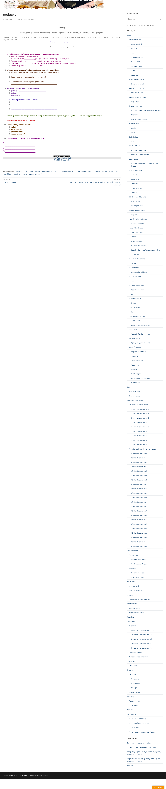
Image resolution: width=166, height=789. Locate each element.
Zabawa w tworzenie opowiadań (139, 743)
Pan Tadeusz (135, 62)
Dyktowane (135, 679)
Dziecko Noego (136, 201)
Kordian (133, 303)
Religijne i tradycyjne (136, 613)
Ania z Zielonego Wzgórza (140, 325)
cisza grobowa (34, 171)
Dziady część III (136, 44)
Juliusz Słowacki (135, 299)
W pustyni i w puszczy (139, 246)
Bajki (128, 387)
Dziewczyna (135, 115)
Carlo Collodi (133, 137)
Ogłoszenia (131, 661)
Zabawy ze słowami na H (140, 431)
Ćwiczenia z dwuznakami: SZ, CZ (143, 630)
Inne (132, 53)
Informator (130, 582)
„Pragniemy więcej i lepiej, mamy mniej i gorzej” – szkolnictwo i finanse (145, 753)
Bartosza (150, 25)
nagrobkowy (7, 174)
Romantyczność (136, 66)
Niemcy (133, 312)
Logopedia (131, 621)
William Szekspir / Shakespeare (140, 378)
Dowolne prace (134, 608)
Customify (45, 775)
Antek (133, 132)
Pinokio (133, 141)
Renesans (132, 568)
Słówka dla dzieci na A (139, 453)
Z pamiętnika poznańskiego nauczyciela (145, 250)
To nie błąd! (133, 688)
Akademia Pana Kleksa (139, 272)
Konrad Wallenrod (137, 57)
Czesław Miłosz (134, 146)
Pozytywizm (133, 555)
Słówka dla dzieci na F (139, 475)
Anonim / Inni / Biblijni (136, 88)
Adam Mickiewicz (135, 40)
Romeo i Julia (135, 383)
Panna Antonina (136, 188)
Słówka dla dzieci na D (139, 467)
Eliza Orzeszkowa (135, 170)
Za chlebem (135, 254)
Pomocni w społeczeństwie (139, 657)
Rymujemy (130, 697)
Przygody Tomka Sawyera (140, 334)
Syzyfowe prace (136, 374)
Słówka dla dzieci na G (139, 480)
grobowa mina (67, 171)
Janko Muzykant (137, 232)
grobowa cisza (56, 171)
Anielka (133, 128)
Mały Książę (135, 102)
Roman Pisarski (134, 338)
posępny (24, 174)
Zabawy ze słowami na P (140, 440)
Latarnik (134, 237)
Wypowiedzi (131, 714)
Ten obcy (134, 263)
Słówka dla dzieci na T (139, 529)
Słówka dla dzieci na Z (139, 546)
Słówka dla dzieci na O (139, 506)
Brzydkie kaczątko (137, 223)
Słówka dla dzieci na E (139, 471)
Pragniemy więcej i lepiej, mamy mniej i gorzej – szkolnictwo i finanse (144, 760)
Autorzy (130, 35)
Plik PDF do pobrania (62, 160)
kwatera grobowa (100, 171)
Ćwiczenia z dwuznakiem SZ (141, 648)
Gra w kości (135, 728)
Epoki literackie (132, 551)
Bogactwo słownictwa (135, 400)
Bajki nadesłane (134, 396)
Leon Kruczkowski (135, 307)
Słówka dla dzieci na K (139, 489)
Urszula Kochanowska (139, 119)
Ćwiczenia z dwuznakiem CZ (141, 639)
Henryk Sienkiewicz (136, 228)
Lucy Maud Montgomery (137, 316)
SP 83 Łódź (133, 666)
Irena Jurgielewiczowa (137, 259)
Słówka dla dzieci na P (139, 511)
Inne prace (130, 595)
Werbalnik (130, 710)
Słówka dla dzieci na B (139, 458)
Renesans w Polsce (137, 577)
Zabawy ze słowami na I (139, 436)
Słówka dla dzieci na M (139, 498)
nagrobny (16, 174)
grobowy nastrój (87, 171)
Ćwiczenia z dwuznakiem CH (141, 635)
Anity (135, 25)
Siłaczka (134, 369)
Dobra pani (135, 179)
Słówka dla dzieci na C (139, 462)
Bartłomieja (142, 25)
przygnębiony (33, 174)
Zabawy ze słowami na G (26, 19)
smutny (41, 174)
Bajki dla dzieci (134, 391)
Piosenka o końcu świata (140, 155)
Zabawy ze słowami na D (140, 422)
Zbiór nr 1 (132, 626)
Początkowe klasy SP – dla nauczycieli (143, 449)
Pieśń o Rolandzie (137, 93)
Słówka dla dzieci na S (139, 520)
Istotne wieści (134, 586)
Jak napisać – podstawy (137, 719)
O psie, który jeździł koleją (140, 343)
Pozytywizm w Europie (139, 559)
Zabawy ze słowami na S (140, 445)
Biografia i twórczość (138, 150)
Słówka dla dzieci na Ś (139, 524)
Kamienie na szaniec (138, 84)
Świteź (133, 71)
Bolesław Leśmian (135, 106)
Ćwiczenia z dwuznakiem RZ (141, 644)
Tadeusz (134, 192)
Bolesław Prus (134, 124)
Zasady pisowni (134, 692)
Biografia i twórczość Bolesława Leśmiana (146, 110)
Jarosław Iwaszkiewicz (137, 285)
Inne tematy (135, 356)
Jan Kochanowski (135, 276)
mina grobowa (112, 171)
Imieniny (130, 25)
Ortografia (130, 670)
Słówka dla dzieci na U (139, 533)
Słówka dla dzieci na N (139, 502)
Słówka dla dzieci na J (139, 484)
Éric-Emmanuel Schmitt (137, 197)
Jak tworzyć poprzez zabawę (139, 723)
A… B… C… (135, 175)
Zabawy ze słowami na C (140, 418)
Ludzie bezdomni (137, 361)
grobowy (77, 171)
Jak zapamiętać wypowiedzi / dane (142, 732)
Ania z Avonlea (136, 321)
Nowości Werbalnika (136, 590)
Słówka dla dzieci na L (139, 493)
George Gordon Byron (137, 210)
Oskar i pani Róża (137, 206)
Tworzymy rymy (134, 701)
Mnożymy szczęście (134, 652)
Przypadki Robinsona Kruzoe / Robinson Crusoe (145, 165)
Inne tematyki (132, 604)
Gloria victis (135, 184)
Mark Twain (133, 330)
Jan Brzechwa (134, 268)
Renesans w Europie (138, 573)
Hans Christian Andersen (138, 219)
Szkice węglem (136, 241)
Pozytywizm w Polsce (139, 564)
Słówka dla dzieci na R (139, 515)
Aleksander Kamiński (136, 79)
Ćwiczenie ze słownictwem (138, 405)
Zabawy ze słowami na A (140, 409)
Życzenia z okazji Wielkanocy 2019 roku (141, 747)
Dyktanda (132, 674)
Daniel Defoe (133, 159)
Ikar (132, 294)
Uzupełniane (135, 683)
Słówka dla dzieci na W (139, 537)
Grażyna (134, 48)
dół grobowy (45, 171)
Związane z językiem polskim (139, 599)
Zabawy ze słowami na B (140, 414)
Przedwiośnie (135, 365)
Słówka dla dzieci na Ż (139, 542)
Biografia (134, 215)
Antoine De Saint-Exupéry (138, 97)
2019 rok (130, 766)
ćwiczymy (134, 705)
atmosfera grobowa (21, 171)
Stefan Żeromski (135, 347)
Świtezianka (135, 75)
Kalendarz (130, 617)
